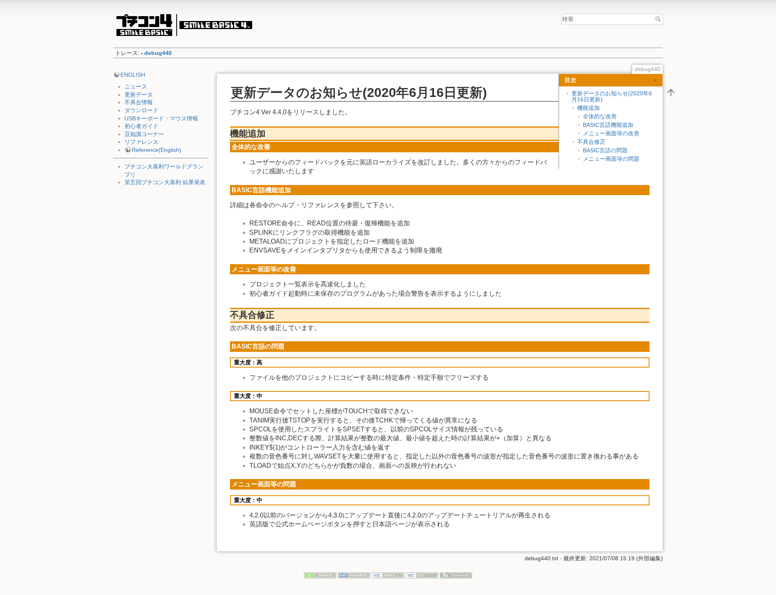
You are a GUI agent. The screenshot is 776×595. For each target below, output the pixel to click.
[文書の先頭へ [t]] (671, 92)
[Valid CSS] (422, 575)
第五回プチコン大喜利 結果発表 (164, 182)
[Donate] (320, 575)
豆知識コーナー (144, 134)
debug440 (158, 53)
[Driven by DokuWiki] (456, 575)
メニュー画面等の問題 (611, 159)
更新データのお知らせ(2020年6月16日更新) (611, 96)
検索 (659, 19)
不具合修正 (591, 142)
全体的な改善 (600, 116)
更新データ (138, 94)
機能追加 (588, 108)
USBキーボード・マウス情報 (161, 118)
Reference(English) (156, 150)
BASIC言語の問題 (605, 150)
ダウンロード (141, 110)
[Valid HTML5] (388, 575)
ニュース (135, 86)
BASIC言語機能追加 (608, 125)
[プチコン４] (184, 24)
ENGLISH (132, 74)
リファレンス (141, 142)
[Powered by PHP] (354, 575)
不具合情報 (138, 102)
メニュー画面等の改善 (611, 133)
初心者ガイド (141, 126)
